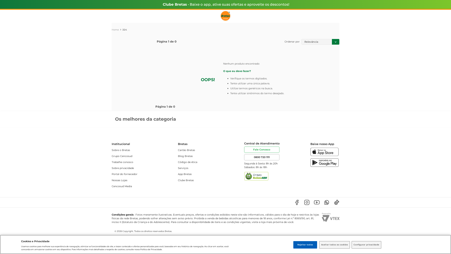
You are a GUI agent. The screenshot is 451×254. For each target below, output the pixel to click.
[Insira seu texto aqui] (324, 155)
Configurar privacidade (366, 244)
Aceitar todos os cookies (334, 244)
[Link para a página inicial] (115, 29)
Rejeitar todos (305, 244)
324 (124, 29)
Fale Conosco (261, 149)
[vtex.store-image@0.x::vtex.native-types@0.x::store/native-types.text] (297, 202)
